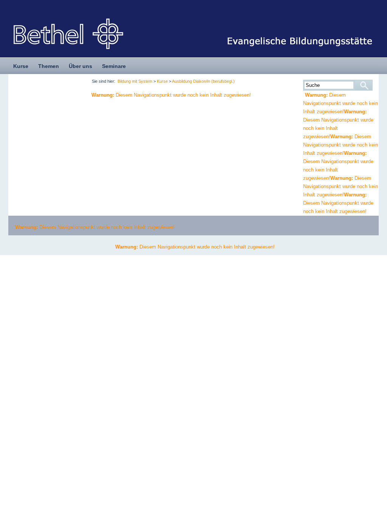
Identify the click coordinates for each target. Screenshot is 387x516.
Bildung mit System (135, 81)
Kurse (20, 66)
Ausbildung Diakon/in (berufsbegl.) (203, 81)
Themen (48, 66)
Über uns (80, 66)
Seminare (114, 66)
